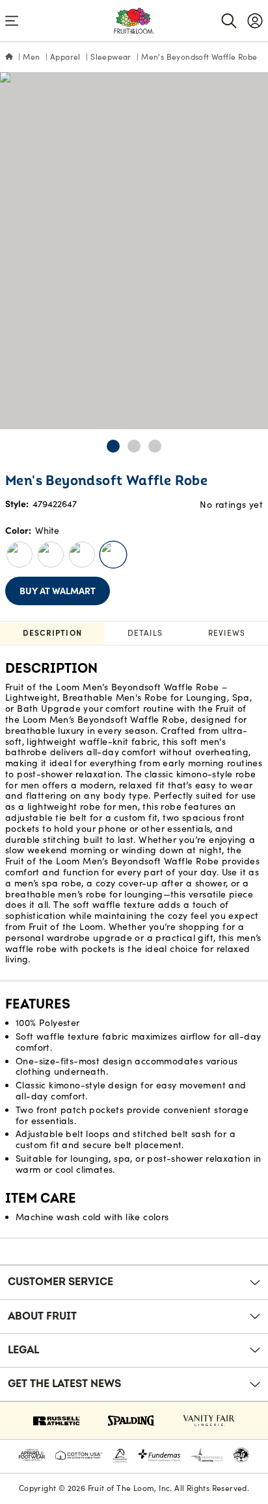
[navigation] (255, 21)
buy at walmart (58, 591)
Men (31, 57)
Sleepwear (110, 57)
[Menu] (11, 20)
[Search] (229, 21)
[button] (113, 446)
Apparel (65, 57)
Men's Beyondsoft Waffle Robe (199, 57)
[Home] (9, 57)
